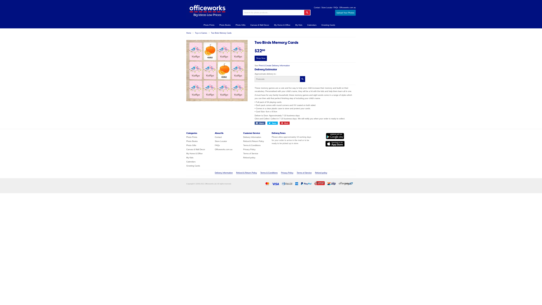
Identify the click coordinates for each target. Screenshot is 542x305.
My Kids (298, 25)
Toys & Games (201, 33)
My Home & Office (282, 25)
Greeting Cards (328, 25)
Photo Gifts (240, 25)
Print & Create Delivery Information (274, 65)
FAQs (336, 7)
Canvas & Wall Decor (259, 25)
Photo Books (225, 25)
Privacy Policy (249, 149)
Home (188, 33)
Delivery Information (252, 137)
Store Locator (326, 7)
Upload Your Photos (345, 13)
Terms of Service (250, 153)
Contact (317, 7)
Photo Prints (209, 25)
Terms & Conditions (252, 145)
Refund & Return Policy (253, 141)
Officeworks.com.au (347, 7)
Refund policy (249, 157)
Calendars (311, 25)
